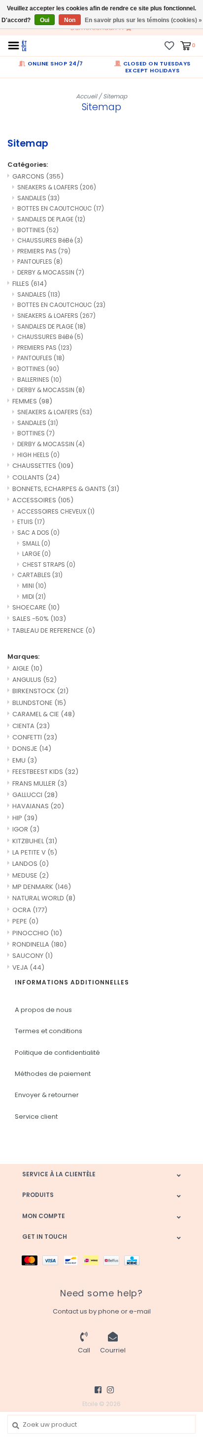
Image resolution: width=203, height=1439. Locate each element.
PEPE (25, 921)
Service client (36, 1116)
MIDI (34, 596)
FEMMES (32, 401)
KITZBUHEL (34, 841)
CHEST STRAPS (48, 564)
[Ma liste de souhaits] (169, 45)
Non (69, 20)
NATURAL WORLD (43, 898)
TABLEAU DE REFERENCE (53, 630)
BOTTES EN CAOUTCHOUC (60, 208)
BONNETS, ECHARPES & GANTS (65, 488)
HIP (24, 818)
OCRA (29, 910)
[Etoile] (24, 45)
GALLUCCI (35, 794)
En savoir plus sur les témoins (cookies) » (143, 20)
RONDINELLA (39, 944)
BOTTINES (38, 230)
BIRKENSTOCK (40, 691)
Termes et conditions (48, 1031)
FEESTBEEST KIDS (45, 771)
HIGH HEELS (38, 455)
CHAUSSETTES (42, 465)
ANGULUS (34, 679)
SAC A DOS (38, 532)
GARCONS (38, 176)
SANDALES (38, 198)
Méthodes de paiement (53, 1073)
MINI (34, 586)
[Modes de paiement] (32, 1260)
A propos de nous (43, 1009)
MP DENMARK (41, 886)
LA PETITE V (34, 852)
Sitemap (115, 96)
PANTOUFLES (40, 261)
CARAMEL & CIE (43, 714)
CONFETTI (34, 737)
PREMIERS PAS (43, 251)
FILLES (29, 283)
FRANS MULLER (39, 783)
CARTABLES (40, 575)
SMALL (36, 543)
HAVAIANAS (38, 806)
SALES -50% (39, 618)
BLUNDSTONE (39, 702)
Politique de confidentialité (57, 1052)
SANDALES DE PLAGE (51, 219)
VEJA (28, 967)
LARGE (36, 554)
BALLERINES (39, 379)
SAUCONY (32, 955)
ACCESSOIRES (42, 500)
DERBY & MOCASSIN (50, 272)
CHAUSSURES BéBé (50, 240)
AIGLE (27, 668)
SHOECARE (36, 607)
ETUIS (31, 522)
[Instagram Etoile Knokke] (110, 1390)
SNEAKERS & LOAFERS (56, 187)
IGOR (25, 829)
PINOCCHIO (37, 933)
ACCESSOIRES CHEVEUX (56, 511)
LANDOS (30, 863)
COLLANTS (36, 477)
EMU (24, 760)
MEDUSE (30, 875)
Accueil (86, 96)
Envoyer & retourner (47, 1095)
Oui (44, 20)
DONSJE (31, 748)
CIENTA (31, 726)
